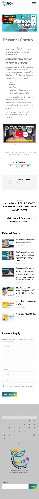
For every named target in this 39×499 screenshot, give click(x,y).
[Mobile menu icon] (34, 3)
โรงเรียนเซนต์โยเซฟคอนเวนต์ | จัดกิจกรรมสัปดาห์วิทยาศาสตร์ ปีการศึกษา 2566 (25, 256)
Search (5, 482)
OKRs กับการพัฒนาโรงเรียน (26, 314)
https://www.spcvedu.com (25, 183)
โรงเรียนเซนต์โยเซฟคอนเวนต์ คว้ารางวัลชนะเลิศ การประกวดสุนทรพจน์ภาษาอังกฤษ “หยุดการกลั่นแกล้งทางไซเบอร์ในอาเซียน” (26, 274)
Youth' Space (8, 22)
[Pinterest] (22, 166)
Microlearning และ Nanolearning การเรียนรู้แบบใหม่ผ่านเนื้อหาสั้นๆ (25, 290)
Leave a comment (24, 154)
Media (6, 19)
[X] (16, 166)
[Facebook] (10, 166)
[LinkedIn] (28, 166)
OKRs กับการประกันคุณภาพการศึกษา (26, 302)
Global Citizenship (9, 16)
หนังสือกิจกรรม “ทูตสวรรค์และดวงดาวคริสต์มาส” (25, 241)
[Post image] (8, 243)
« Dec (18, 443)
